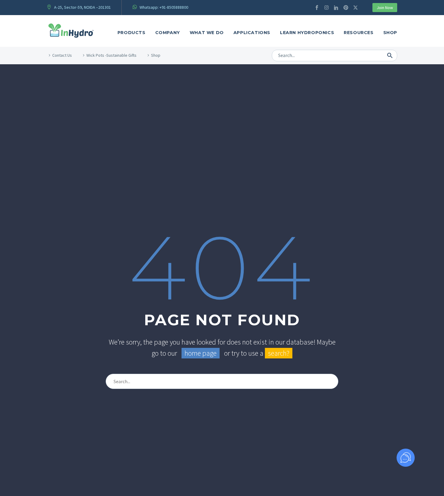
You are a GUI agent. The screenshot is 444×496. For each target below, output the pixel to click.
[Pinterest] (346, 7)
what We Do (207, 32)
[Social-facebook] (317, 7)
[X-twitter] (355, 7)
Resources (358, 32)
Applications (251, 32)
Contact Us (62, 55)
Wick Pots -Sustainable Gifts (111, 55)
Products (131, 32)
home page (201, 353)
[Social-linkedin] (336, 7)
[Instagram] (326, 7)
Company (167, 32)
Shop (390, 32)
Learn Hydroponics (307, 32)
